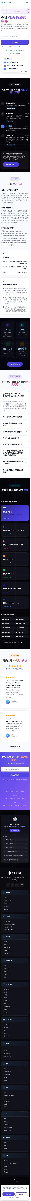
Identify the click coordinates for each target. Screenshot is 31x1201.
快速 (23, 877)
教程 (16, 826)
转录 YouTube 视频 (8, 930)
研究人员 (6, 968)
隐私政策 (11, 1197)
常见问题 (6, 1121)
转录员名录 (7, 1107)
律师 (5, 1003)
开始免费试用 (15, 42)
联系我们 (6, 1169)
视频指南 (23, 826)
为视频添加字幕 (8, 927)
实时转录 (6, 909)
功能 (5, 897)
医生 (5, 1030)
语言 (5, 1092)
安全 (15, 880)
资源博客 (6, 1104)
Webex (5, 1077)
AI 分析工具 (7, 921)
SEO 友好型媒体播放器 (9, 924)
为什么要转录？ (8, 1127)
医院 (5, 1033)
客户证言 (6, 1148)
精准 (27, 877)
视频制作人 (7, 974)
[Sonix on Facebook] (8, 885)
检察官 (5, 995)
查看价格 (17, 46)
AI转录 (16, 877)
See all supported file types (12, 642)
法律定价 (6, 1012)
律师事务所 (7, 1000)
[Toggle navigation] (27, 3)
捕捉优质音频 (7, 1130)
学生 (5, 977)
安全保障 (6, 1172)
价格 (5, 1142)
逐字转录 (6, 906)
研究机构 (6, 950)
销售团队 (6, 953)
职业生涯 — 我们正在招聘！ (11, 1163)
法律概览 (6, 989)
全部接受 (8, 1194)
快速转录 (6, 903)
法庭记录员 (7, 1006)
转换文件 (6, 1098)
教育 (5, 944)
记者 (5, 965)
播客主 (5, 971)
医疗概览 (6, 1024)
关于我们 (6, 1160)
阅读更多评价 (14, 746)
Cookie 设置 (17, 1197)
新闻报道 (6, 1166)
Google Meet (7, 1074)
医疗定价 (6, 1036)
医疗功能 (6, 1027)
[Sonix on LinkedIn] (17, 885)
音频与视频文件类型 (9, 1095)
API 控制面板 (7, 1054)
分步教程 (6, 1124)
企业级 (5, 942)
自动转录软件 (7, 900)
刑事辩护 (6, 997)
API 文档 (6, 1051)
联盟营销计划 (7, 1056)
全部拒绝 (21, 1194)
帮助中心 (12, 826)
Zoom (5, 1068)
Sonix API (6, 1048)
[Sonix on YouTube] (22, 885)
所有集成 (6, 1080)
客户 (5, 1145)
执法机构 (6, 992)
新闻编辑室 (7, 947)
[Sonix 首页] (6, 2)
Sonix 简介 (6, 1101)
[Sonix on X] (12, 885)
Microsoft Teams (8, 1071)
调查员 (5, 1009)
